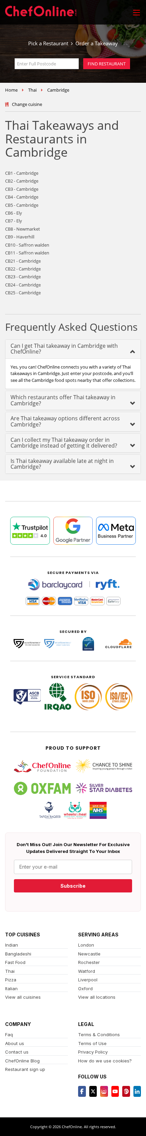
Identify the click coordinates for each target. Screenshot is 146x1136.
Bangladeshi (18, 953)
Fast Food (15, 962)
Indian (11, 945)
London (86, 945)
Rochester (89, 962)
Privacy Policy (93, 1052)
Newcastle (89, 953)
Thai (32, 90)
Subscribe (73, 886)
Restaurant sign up (25, 1069)
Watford (86, 971)
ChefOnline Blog (22, 1060)
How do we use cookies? (105, 1060)
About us (14, 1043)
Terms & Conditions (99, 1034)
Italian (11, 988)
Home (11, 90)
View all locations (96, 997)
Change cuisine (27, 104)
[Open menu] (136, 12)
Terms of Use (92, 1043)
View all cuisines (23, 997)
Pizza (10, 979)
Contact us (17, 1052)
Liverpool (87, 979)
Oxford (85, 988)
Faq (9, 1034)
